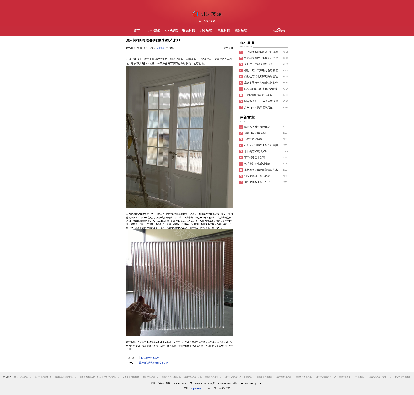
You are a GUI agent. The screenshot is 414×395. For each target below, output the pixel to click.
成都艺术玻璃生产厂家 (326, 377)
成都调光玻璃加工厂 (213, 377)
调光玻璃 (188, 31)
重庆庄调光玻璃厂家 (23, 377)
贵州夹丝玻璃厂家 (151, 377)
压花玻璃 (223, 31)
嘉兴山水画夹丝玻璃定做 (258, 107)
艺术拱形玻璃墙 (253, 139)
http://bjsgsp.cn (198, 388)
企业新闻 (153, 31)
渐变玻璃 (206, 31)
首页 (136, 31)
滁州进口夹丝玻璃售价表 (258, 64)
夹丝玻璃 (171, 31)
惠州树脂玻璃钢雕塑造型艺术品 (261, 170)
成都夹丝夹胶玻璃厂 (304, 377)
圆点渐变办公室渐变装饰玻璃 (261, 101)
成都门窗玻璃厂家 (233, 377)
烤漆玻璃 (241, 31)
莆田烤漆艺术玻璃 (254, 157)
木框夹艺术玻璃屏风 (255, 151)
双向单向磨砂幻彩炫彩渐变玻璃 (261, 59)
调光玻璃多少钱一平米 (257, 182)
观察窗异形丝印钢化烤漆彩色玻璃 (261, 83)
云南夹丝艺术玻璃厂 (284, 377)
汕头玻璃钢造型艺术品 (257, 176)
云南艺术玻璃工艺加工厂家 (380, 377)
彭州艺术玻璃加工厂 (43, 377)
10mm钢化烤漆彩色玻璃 (258, 95)
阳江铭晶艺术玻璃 (150, 357)
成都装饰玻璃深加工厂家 (90, 377)
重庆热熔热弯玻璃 (402, 377)
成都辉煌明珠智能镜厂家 (66, 377)
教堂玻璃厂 (249, 377)
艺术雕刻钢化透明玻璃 (257, 163)
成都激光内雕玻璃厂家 (171, 377)
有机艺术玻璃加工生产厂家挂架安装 (261, 146)
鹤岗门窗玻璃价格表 (255, 133)
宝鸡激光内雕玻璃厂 (131, 377)
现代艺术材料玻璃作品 (257, 126)
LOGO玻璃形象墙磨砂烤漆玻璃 (260, 89)
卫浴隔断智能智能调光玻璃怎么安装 (261, 53)
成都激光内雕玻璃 (264, 377)
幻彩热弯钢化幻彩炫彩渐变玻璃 (261, 77)
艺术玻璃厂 (360, 377)
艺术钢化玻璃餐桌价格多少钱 (153, 362)
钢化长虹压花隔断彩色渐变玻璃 (261, 71)
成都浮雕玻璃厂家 (112, 377)
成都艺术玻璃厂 (345, 377)
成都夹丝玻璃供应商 (193, 377)
